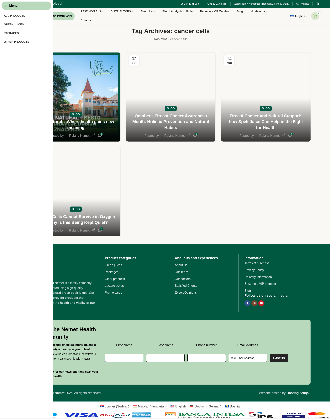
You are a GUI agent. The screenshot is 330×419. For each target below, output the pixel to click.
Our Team (181, 272)
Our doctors (183, 279)
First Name (124, 345)
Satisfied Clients (186, 285)
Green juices (113, 265)
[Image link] (65, 267)
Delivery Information (258, 277)
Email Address (247, 345)
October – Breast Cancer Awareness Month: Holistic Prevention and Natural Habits (170, 121)
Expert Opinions (186, 292)
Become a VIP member (260, 283)
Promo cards (113, 292)
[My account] (318, 4)
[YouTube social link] (261, 303)
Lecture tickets (114, 285)
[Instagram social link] (254, 303)
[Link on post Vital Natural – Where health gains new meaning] (75, 97)
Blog (76, 114)
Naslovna (160, 39)
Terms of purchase (257, 263)
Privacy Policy (254, 270)
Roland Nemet (79, 135)
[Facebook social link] (247, 303)
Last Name (165, 345)
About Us (181, 265)
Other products (115, 279)
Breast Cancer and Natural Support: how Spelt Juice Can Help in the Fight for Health (266, 121)
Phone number (206, 345)
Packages (111, 272)
